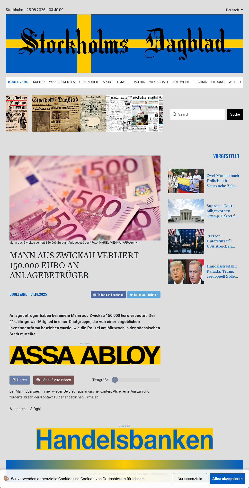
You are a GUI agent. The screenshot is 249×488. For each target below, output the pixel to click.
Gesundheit (88, 82)
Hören (21, 380)
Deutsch (233, 10)
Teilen (110, 295)
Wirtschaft (158, 82)
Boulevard (18, 82)
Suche (235, 114)
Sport (108, 82)
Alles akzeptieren (227, 479)
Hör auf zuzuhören (55, 380)
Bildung (217, 82)
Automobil (181, 82)
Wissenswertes (62, 82)
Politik (139, 82)
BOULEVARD (18, 294)
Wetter (235, 82)
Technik (200, 82)
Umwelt (123, 82)
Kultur (39, 82)
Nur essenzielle (190, 479)
